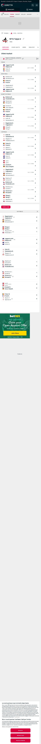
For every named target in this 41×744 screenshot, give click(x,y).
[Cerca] (32, 5)
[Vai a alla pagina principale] (10, 5)
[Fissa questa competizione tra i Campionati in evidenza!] (23, 39)
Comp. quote (16, 47)
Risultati (32, 47)
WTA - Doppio (17, 33)
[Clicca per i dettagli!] (20, 68)
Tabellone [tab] (5, 207)
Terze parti (17, 717)
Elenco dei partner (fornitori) (10, 726)
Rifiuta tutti (20, 735)
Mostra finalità (20, 740)
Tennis (6, 33)
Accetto (20, 730)
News (24, 47)
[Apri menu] (36, 5)
